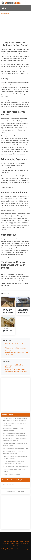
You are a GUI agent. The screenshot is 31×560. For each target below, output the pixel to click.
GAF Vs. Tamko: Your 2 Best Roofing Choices (8, 310)
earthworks (4, 85)
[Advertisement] (15, 27)
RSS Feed (21, 491)
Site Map (17, 543)
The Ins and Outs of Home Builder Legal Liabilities (23, 310)
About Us (15, 545)
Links (12, 543)
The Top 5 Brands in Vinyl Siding (7, 330)
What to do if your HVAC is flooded (15, 369)
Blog (7, 13)
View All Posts (11, 491)
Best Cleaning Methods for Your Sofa (16, 371)
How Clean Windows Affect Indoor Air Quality (15, 448)
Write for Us (24, 543)
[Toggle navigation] (27, 2)
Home (3, 13)
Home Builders (14, 541)
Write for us (10, 484)
